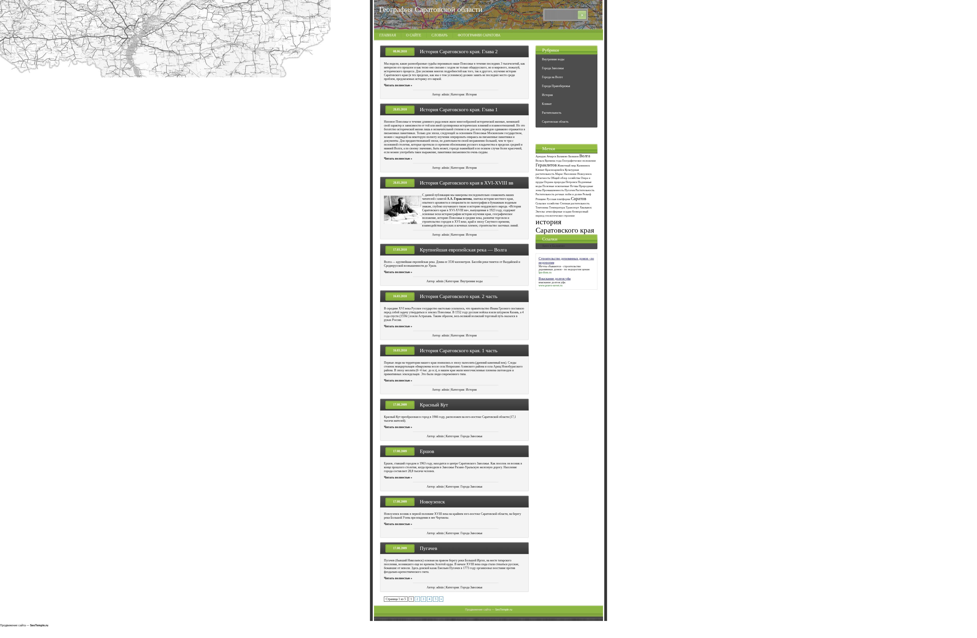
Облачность (543, 178)
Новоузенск (432, 501)
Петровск (571, 182)
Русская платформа (558, 199)
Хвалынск (586, 207)
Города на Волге (552, 77)
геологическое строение (560, 215)
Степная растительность (575, 203)
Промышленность (553, 190)
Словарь (440, 35)
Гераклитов (546, 165)
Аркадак (541, 156)
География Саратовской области (430, 9)
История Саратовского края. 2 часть (458, 296)
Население (570, 174)
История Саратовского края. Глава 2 (459, 51)
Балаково (562, 156)
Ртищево (541, 199)
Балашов (573, 156)
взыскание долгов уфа (552, 282)
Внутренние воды (471, 281)
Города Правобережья (556, 86)
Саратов (578, 198)
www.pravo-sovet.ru (551, 285)
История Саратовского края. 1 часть (458, 350)
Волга (584, 155)
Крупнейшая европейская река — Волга (463, 249)
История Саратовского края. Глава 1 (459, 109)
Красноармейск (554, 169)
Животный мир (566, 165)
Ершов (427, 451)
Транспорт (572, 207)
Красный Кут (434, 404)
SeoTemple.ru (503, 609)
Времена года (553, 160)
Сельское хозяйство (547, 203)
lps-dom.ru (545, 272)
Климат (547, 104)
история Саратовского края (565, 226)
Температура (557, 207)
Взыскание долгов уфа (555, 278)
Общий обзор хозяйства (565, 178)
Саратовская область (555, 121)
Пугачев (428, 548)
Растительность (551, 113)
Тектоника (542, 207)
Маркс (559, 174)
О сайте (413, 35)
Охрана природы (554, 182)
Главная (387, 35)
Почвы (574, 186)
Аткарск (551, 156)
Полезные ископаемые (555, 186)
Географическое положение (579, 160)
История (471, 94)
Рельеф (587, 194)
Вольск (540, 160)
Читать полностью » (398, 85)
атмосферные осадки (558, 211)
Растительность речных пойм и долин (559, 194)
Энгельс (540, 211)
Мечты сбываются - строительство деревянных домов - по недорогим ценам (564, 268)
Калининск (583, 165)
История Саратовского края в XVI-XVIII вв (466, 183)
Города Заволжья (471, 436)
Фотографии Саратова (479, 35)
